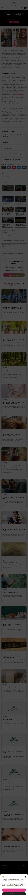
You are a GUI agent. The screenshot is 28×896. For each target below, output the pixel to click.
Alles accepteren (14, 890)
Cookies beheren (14, 893)
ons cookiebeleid (10, 885)
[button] (25, 876)
